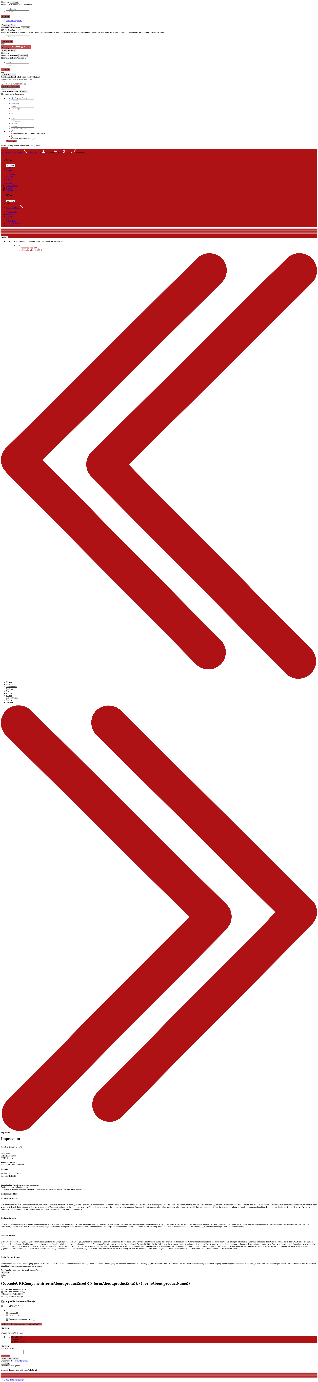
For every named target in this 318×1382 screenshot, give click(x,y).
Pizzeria (9, 170)
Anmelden (5, 16)
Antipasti (9, 181)
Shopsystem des (12, 225)
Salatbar (9, 183)
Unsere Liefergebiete (14, 223)
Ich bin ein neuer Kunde (10, 86)
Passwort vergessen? (14, 21)
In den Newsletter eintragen (24, 139)
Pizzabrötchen (11, 174)
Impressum (10, 216)
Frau (26, 98)
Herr (19, 98)
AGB (8, 219)
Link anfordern (7, 41)
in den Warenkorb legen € (25, 1324)
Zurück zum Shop (8, 25)
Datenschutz (11, 221)
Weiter (4, 1324)
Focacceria (10, 172)
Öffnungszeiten (12, 212)
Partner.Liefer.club (21, 1361)
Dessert (9, 188)
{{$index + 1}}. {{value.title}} (11, 1294)
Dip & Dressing (12, 186)
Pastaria (9, 179)
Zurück (4, 237)
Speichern (5, 1356)
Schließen (14, 2)
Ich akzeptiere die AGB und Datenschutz (29, 134)
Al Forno (9, 177)
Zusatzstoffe (11, 214)
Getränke (9, 190)
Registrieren (11, 141)
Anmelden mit (7, 48)
